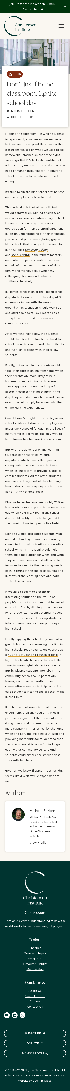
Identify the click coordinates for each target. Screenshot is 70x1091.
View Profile (38, 842)
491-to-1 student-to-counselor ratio (33, 655)
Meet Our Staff (35, 996)
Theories (35, 948)
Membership (35, 969)
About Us (35, 991)
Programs (35, 958)
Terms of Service (55, 1075)
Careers (35, 1001)
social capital (20, 255)
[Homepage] (20, 26)
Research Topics (35, 953)
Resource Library (35, 964)
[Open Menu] (61, 26)
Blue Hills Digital (42, 1080)
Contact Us (35, 1006)
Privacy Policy (34, 1075)
